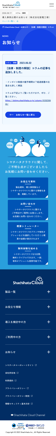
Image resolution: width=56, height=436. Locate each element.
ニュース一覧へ (8, 21)
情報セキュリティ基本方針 (17, 403)
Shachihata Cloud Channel (29, 415)
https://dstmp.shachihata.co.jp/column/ (24, 100)
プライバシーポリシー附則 (17, 395)
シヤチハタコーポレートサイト (19, 365)
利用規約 (9, 380)
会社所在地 (10, 372)
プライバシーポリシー (15, 388)
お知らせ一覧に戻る (25, 114)
